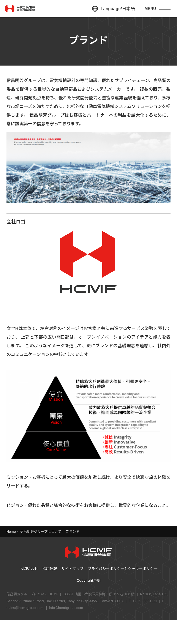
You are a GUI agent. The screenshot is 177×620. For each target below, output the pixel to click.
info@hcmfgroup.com (66, 608)
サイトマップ (72, 569)
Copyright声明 (89, 580)
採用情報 (49, 569)
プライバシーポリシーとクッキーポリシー (122, 569)
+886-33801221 (144, 601)
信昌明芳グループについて (40, 531)
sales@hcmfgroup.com (24, 608)
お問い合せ (29, 569)
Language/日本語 (118, 8)
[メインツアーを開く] (161, 8)
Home (11, 531)
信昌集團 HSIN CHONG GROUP (20, 9)
